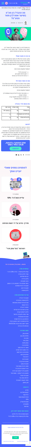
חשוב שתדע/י (24, 330)
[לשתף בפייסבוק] (23, 155)
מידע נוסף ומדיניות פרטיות (22, 441)
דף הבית (28, 8)
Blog (23, 8)
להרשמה (15, 148)
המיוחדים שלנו (23, 269)
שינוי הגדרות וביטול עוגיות (8, 441)
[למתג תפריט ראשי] (2, 3)
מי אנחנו (25, 387)
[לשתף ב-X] (21, 155)
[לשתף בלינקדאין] (18, 155)
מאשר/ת (15, 437)
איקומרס (19, 8)
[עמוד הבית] (25, 3)
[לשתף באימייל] (16, 155)
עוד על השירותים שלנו (21, 295)
